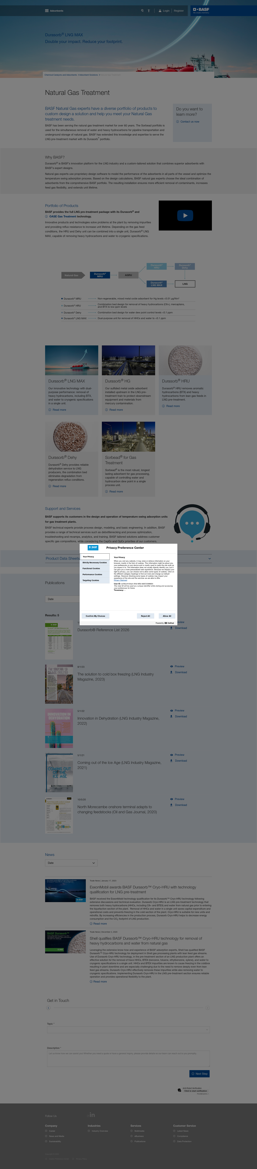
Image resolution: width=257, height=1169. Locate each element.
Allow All (167, 616)
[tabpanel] (144, 575)
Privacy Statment (120, 580)
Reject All (145, 616)
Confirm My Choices (95, 616)
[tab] (94, 557)
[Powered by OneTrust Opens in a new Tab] (166, 623)
